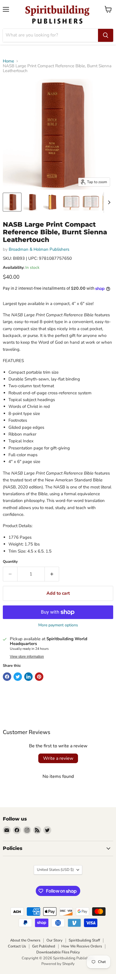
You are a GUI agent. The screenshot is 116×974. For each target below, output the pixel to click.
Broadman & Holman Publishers (39, 249)
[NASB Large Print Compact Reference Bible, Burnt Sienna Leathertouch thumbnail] (12, 202)
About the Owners (25, 940)
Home (8, 61)
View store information (27, 657)
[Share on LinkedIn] (28, 676)
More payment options (58, 625)
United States (55, 869)
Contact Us (17, 946)
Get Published (43, 946)
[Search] (105, 35)
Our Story (54, 940)
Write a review (58, 758)
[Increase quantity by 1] (52, 574)
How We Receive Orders (81, 946)
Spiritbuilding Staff (84, 940)
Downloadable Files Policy (58, 952)
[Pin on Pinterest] (39, 676)
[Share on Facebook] (7, 676)
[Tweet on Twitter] (18, 676)
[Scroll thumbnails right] (108, 202)
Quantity (10, 562)
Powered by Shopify (58, 963)
